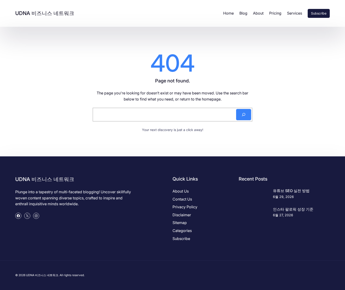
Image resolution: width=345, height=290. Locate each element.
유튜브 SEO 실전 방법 (291, 190)
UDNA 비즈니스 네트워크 (44, 13)
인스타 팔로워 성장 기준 (293, 209)
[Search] (243, 114)
